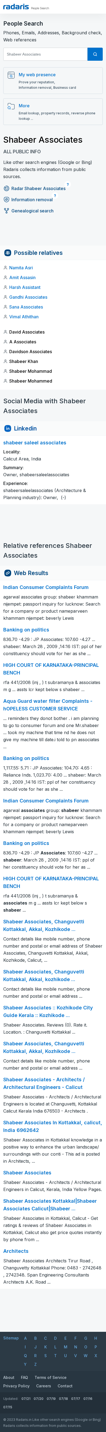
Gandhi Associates (28, 297)
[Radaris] (16, 6)
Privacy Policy (16, 1386)
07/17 (75, 1399)
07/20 (38, 1399)
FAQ (24, 1377)
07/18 (63, 1399)
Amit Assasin (22, 277)
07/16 (87, 1399)
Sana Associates (26, 307)
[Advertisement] (53, 233)
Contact (65, 1386)
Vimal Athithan (24, 316)
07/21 (25, 1399)
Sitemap (11, 1338)
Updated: (10, 1399)
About (8, 1377)
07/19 (51, 1399)
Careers (43, 1386)
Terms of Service (51, 1377)
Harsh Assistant (24, 287)
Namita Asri (21, 267)
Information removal (32, 199)
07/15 (7, 1407)
